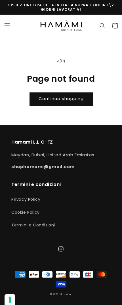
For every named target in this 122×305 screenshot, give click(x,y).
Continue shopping (61, 98)
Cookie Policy (25, 212)
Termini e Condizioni (33, 225)
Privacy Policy (25, 199)
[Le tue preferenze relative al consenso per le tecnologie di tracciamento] (10, 299)
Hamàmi (66, 294)
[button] (7, 26)
